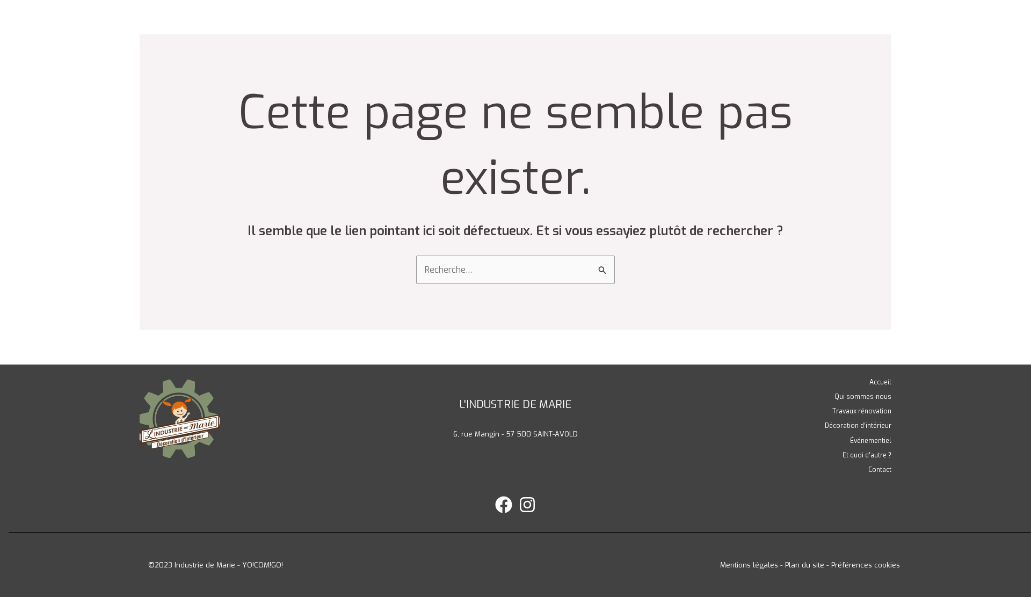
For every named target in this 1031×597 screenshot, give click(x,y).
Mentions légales (749, 565)
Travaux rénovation (861, 411)
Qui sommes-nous (862, 396)
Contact (879, 469)
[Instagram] (527, 504)
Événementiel (870, 440)
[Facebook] (503, 504)
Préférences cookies (865, 565)
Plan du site (804, 565)
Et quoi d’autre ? (867, 455)
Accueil (880, 382)
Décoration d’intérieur (858, 425)
